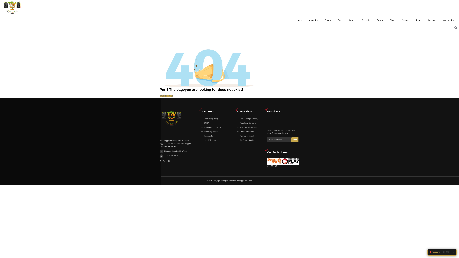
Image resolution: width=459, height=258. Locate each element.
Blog (418, 20)
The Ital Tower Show (247, 132)
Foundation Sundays (248, 123)
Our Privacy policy (211, 119)
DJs (339, 20)
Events (380, 20)
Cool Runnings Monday (249, 119)
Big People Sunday (247, 140)
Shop (392, 20)
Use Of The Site (210, 140)
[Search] (455, 28)
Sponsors (432, 20)
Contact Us (448, 20)
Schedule (366, 20)
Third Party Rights (211, 132)
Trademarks (208, 136)
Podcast (405, 20)
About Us (313, 20)
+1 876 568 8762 (171, 156)
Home (299, 20)
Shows (352, 20)
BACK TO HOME (166, 96)
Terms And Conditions (212, 127)
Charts (328, 20)
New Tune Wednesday (248, 127)
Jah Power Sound (247, 136)
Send (294, 139)
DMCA (206, 123)
